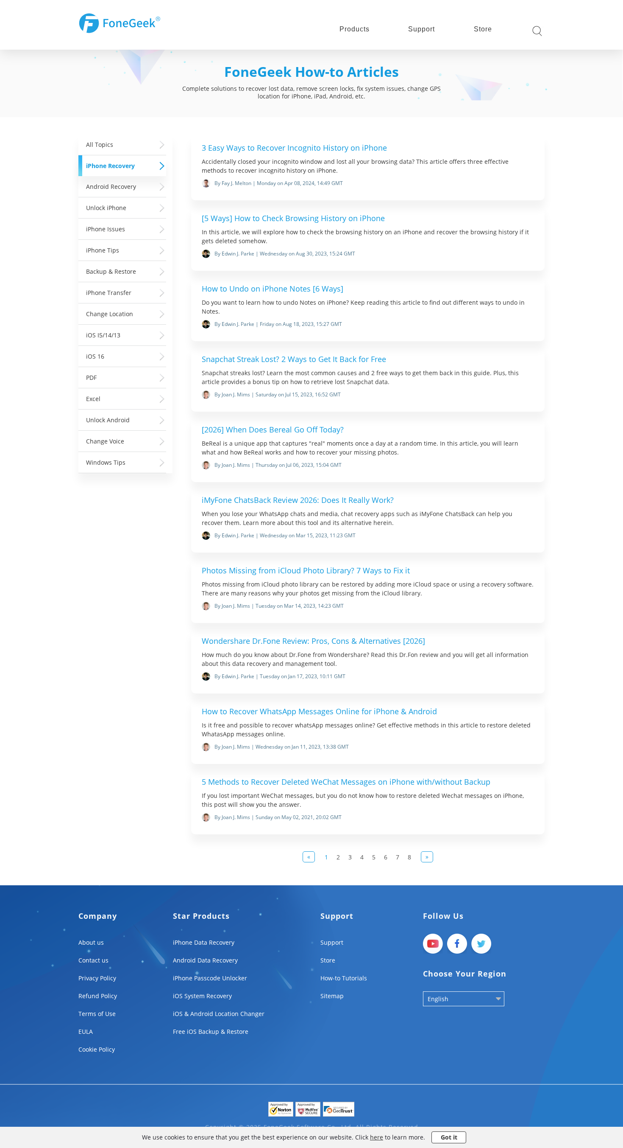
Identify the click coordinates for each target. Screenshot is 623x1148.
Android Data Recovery (205, 960)
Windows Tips (105, 462)
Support (421, 29)
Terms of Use (97, 1014)
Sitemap (332, 996)
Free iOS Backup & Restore (210, 1031)
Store (483, 29)
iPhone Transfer (108, 293)
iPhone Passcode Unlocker (210, 978)
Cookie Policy (96, 1049)
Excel (93, 399)
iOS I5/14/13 (103, 335)
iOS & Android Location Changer (218, 1014)
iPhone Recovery (110, 166)
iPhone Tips (102, 250)
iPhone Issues (105, 229)
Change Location (109, 314)
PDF (91, 377)
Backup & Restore (111, 271)
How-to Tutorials (343, 978)
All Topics (99, 144)
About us (91, 942)
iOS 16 (95, 356)
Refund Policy (97, 996)
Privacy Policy (97, 978)
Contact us (93, 960)
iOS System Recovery (202, 996)
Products (354, 29)
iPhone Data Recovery (203, 942)
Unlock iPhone (106, 208)
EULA (85, 1031)
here (376, 1137)
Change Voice (105, 441)
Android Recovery (111, 186)
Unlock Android (108, 420)
